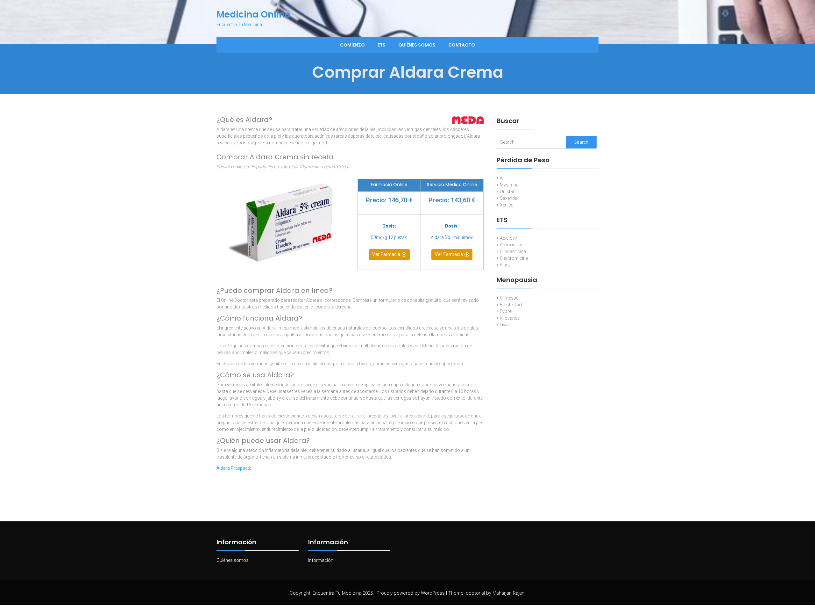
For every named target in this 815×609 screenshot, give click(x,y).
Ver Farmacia (386, 254)
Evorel (506, 311)
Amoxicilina (511, 244)
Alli (503, 178)
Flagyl (506, 264)
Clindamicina (513, 251)
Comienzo (352, 45)
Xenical (507, 204)
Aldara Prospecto (234, 468)
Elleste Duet (511, 304)
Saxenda (508, 198)
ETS (382, 45)
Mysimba (509, 184)
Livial (505, 324)
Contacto (461, 45)
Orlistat (507, 191)
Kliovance (510, 318)
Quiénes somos (417, 45)
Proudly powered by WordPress (411, 593)
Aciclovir (508, 238)
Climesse (509, 298)
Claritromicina (514, 258)
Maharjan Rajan (508, 593)
